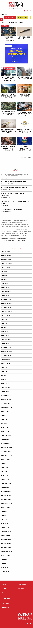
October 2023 (6, 307)
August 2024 (5, 267)
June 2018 (4, 563)
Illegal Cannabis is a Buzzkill (12, 209)
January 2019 (5, 535)
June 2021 (4, 419)
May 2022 (4, 375)
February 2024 (6, 291)
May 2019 (4, 519)
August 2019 (5, 507)
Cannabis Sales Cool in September (13, 182)
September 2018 (6, 551)
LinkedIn (30, 10)
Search (2, 17)
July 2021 (4, 415)
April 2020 (4, 475)
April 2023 (4, 331)
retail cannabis (18, 231)
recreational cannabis (8, 230)
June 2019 (4, 515)
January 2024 (5, 295)
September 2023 (6, 311)
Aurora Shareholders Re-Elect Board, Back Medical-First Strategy (15, 175)
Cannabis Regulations (17, 236)
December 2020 (6, 443)
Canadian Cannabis (8, 238)
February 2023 (6, 339)
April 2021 (4, 427)
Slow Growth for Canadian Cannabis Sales (15, 202)
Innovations (22, 584)
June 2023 (4, 323)
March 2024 (5, 287)
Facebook (24, 10)
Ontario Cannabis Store (20, 226)
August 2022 (5, 363)
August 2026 (5, 252)
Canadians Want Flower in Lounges (14, 187)
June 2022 (4, 371)
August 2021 (5, 411)
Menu (5, 14)
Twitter (27, 10)
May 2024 (4, 279)
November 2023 (6, 303)
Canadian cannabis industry (10, 224)
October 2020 (6, 451)
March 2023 (5, 335)
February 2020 (6, 483)
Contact (5, 593)
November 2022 (6, 351)
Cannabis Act (4, 222)
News (4, 584)
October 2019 (6, 499)
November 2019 (6, 495)
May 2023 (4, 327)
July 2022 (4, 367)
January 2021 (5, 439)
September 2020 (6, 455)
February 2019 (6, 531)
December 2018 (6, 539)
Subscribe (10, 17)
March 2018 (5, 571)
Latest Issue (6, 598)
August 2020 (5, 459)
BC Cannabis (26, 228)
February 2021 (6, 435)
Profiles (4, 588)
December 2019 (6, 491)
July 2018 (4, 559)
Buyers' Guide (23, 17)
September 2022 (6, 359)
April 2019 (4, 523)
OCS (25, 222)
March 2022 (5, 383)
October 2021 (6, 403)
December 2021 (6, 395)
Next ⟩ (30, 157)
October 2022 (6, 355)
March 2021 (5, 431)
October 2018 (6, 547)
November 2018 (6, 543)
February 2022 (6, 387)
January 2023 (5, 343)
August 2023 (5, 315)
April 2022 (4, 379)
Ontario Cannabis (20, 220)
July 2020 (4, 463)
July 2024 (4, 271)
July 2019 (4, 511)
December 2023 (6, 299)
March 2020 (5, 479)
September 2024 (6, 263)
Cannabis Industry (16, 241)
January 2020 (5, 487)
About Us (21, 588)
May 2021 (4, 423)
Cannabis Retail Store (16, 222)
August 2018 (5, 555)
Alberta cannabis (15, 228)
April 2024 (4, 283)
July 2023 (4, 319)
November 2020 (6, 447)
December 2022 (6, 347)
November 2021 (6, 399)
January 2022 (5, 391)
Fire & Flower (10, 233)
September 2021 (6, 407)
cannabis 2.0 (4, 228)
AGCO (17, 233)
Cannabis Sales (21, 230)
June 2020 (4, 467)
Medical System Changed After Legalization (12, 194)
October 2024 (6, 260)
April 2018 (4, 567)
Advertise (5, 603)
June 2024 (4, 275)
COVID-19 (8, 226)
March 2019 (5, 527)
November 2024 (6, 255)
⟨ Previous (23, 157)
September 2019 (6, 503)
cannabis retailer (7, 220)
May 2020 (4, 471)
